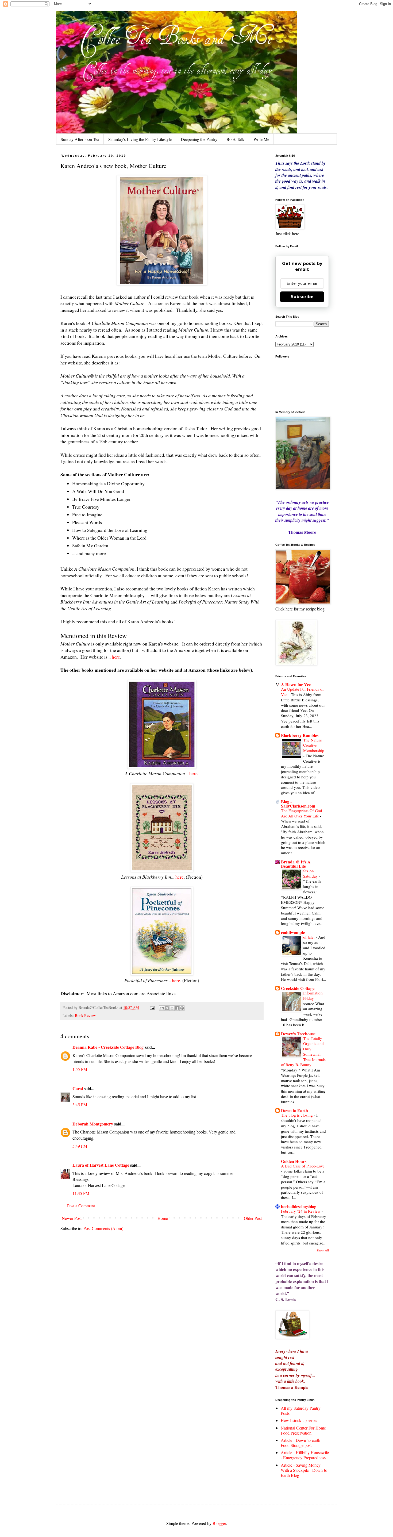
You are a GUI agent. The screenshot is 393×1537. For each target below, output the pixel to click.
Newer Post (72, 1218)
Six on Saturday (311, 873)
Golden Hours (293, 1161)
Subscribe (302, 296)
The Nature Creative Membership (313, 745)
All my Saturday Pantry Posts (301, 1410)
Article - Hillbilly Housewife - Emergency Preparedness (305, 1455)
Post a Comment (81, 1205)
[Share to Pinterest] (182, 1008)
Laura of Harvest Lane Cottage (100, 1165)
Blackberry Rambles (299, 735)
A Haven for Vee (296, 684)
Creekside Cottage (297, 988)
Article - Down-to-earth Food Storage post (300, 1442)
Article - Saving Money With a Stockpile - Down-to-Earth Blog (305, 1470)
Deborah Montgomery (92, 1124)
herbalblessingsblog (298, 1206)
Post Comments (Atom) (103, 1228)
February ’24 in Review (301, 1211)
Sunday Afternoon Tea (80, 139)
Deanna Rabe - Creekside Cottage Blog (108, 1047)
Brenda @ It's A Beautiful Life (296, 864)
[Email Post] (152, 1007)
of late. (309, 937)
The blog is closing (297, 1115)
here (116, 657)
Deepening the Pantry (199, 139)
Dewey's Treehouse (298, 1034)
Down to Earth (294, 1110)
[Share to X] (172, 1008)
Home (162, 1218)
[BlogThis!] (166, 1008)
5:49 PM (79, 1146)
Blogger (219, 1523)
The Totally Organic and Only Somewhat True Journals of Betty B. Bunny (303, 1051)
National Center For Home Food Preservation (303, 1430)
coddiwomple (293, 932)
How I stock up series (299, 1420)
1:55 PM (79, 1069)
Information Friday (313, 995)
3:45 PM (79, 1104)
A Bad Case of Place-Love (303, 1166)
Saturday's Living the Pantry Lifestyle (140, 139)
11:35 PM (80, 1193)
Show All (323, 1250)
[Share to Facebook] (177, 1008)
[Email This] (161, 1008)
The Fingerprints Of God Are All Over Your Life (301, 813)
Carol (77, 1088)
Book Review (85, 1015)
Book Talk (235, 139)
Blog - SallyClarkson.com (298, 803)
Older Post (253, 1218)
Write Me (261, 139)
